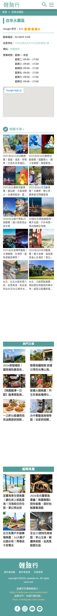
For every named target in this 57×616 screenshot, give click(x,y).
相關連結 (15, 49)
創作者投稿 (9, 572)
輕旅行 (11, 5)
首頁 (4, 12)
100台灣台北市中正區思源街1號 (32, 43)
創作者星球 (24, 572)
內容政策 (38, 572)
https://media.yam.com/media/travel (29, 592)
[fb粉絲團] (17, 609)
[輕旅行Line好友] (40, 609)
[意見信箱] (32, 609)
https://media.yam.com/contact (29, 599)
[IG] (25, 609)
